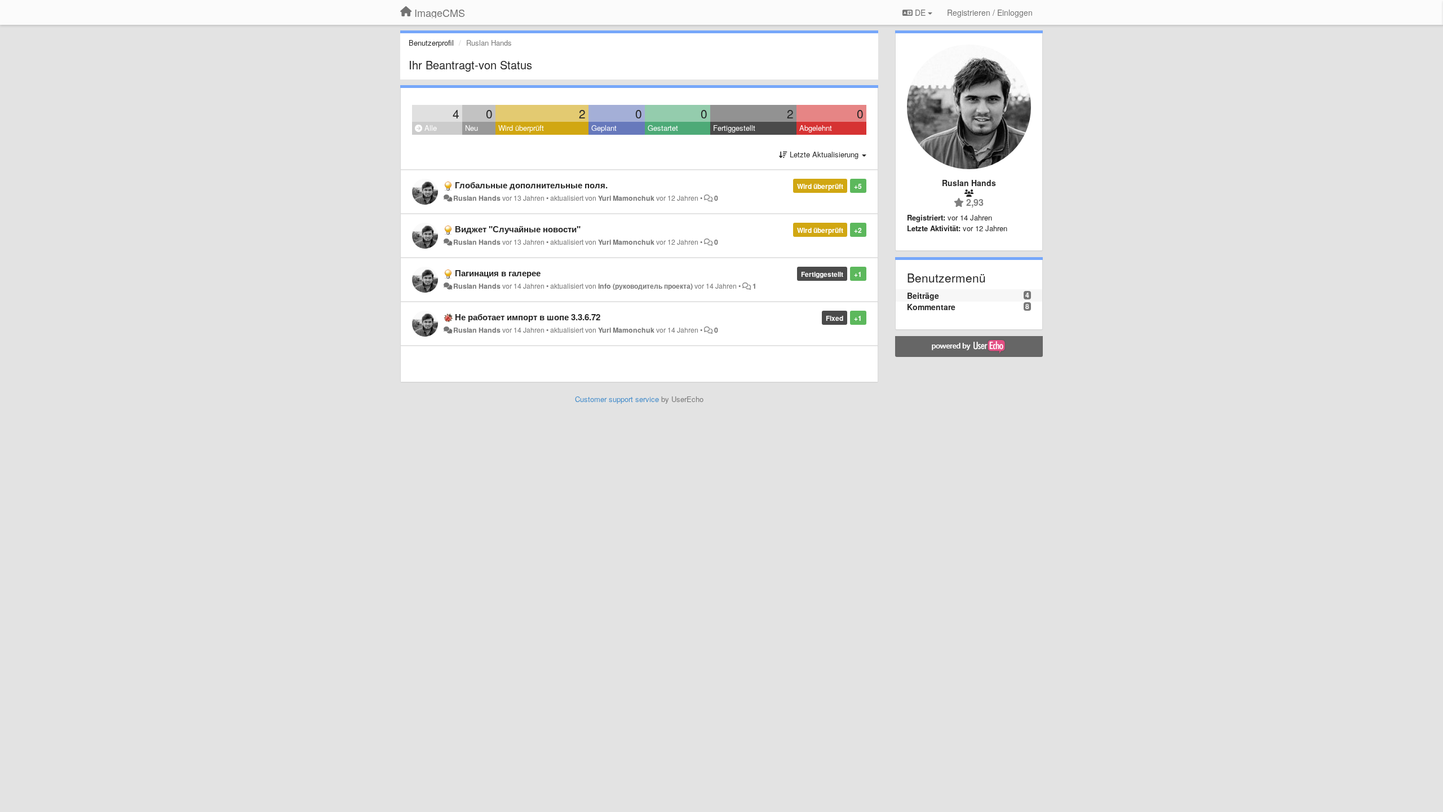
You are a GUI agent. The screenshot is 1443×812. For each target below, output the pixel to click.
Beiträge (923, 295)
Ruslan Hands (477, 198)
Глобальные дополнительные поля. (531, 185)
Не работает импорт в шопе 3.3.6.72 (527, 317)
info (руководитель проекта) (645, 286)
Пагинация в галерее (498, 273)
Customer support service (617, 399)
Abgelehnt (815, 127)
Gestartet (663, 127)
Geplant (604, 127)
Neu (471, 127)
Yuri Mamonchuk (626, 198)
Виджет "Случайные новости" (518, 229)
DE (920, 12)
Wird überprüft (521, 127)
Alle (429, 127)
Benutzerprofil (431, 42)
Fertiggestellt (734, 127)
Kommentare (931, 306)
